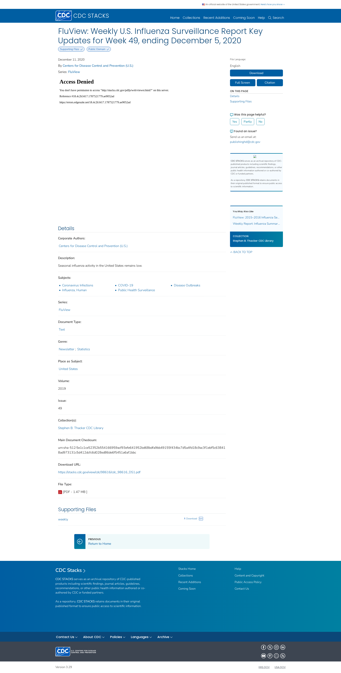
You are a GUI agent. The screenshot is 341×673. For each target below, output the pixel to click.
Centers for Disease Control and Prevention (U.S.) (98, 66)
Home (175, 17)
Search (278, 17)
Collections (191, 17)
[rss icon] (283, 656)
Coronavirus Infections (77, 285)
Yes (234, 122)
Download (191, 518)
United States (68, 369)
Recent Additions (216, 17)
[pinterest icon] (270, 656)
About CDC (92, 637)
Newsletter (66, 349)
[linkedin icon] (283, 647)
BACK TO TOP (242, 252)
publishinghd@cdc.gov (245, 142)
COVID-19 (125, 285)
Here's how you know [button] (272, 4)
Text (62, 329)
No (260, 122)
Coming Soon (244, 17)
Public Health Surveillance (136, 290)
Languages (139, 637)
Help (261, 17)
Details (234, 96)
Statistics (83, 349)
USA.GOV (280, 667)
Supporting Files (241, 101)
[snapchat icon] (276, 656)
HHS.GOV (264, 667)
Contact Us (242, 589)
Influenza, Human (74, 290)
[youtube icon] (263, 656)
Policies (116, 637)
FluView (74, 72)
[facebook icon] (263, 647)
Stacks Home (187, 569)
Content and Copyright (249, 575)
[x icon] (270, 647)
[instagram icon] (276, 647)
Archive (163, 637)
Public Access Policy (248, 582)
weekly (63, 519)
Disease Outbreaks (187, 285)
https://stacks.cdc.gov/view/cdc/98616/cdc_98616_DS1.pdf (99, 472)
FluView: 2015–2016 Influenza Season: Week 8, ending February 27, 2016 (256, 217)
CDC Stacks (68, 570)
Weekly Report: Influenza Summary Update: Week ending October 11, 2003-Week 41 (256, 224)
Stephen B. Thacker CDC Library (80, 428)
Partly (248, 122)
